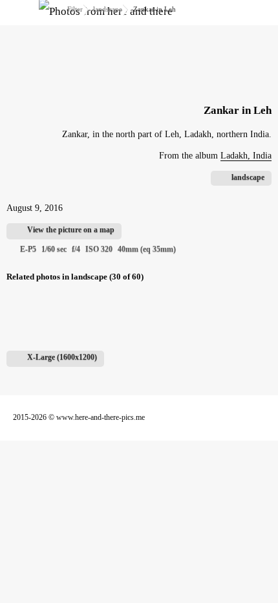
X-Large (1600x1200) (62, 357)
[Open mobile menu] (19, 12)
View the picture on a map (70, 229)
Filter (75, 9)
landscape (107, 9)
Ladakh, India (246, 155)
